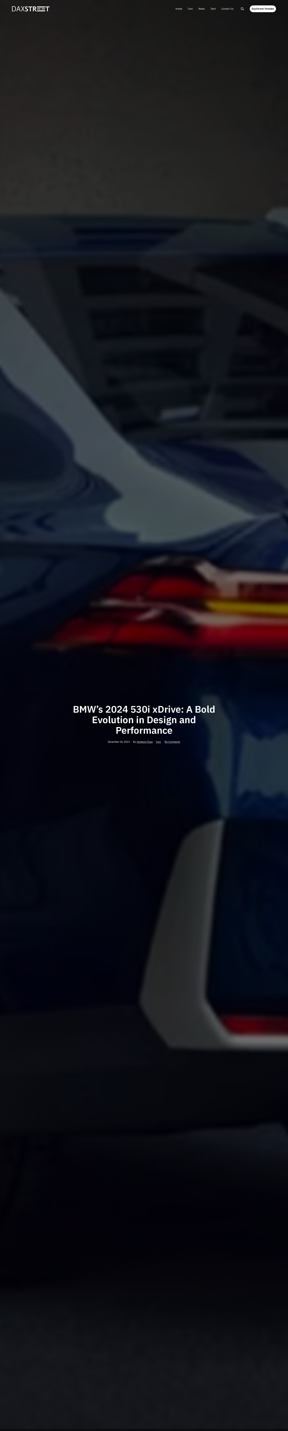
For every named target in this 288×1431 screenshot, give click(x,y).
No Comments (172, 741)
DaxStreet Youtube (263, 8)
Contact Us (227, 8)
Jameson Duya (144, 741)
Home (179, 8)
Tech (213, 8)
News (202, 8)
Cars (190, 8)
